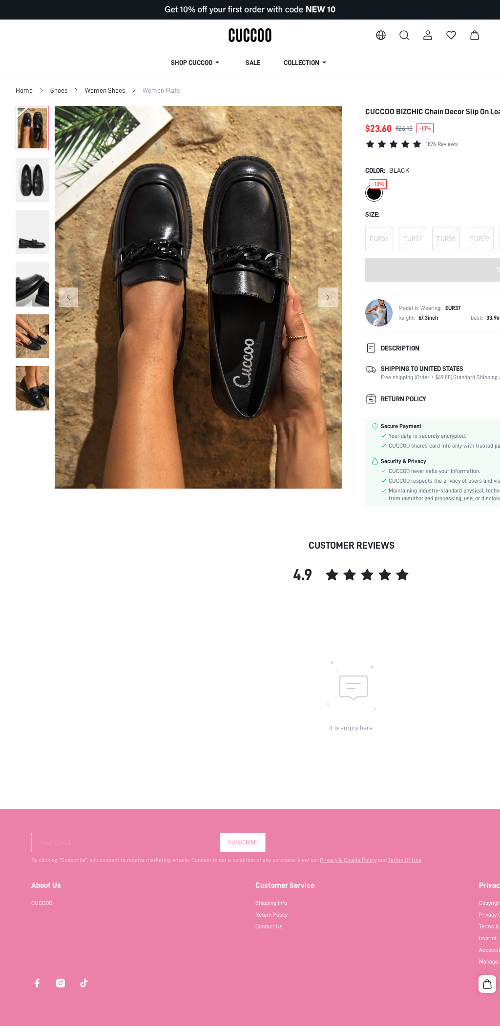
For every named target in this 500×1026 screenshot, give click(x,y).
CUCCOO (41, 903)
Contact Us (269, 926)
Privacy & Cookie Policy (348, 860)
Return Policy (271, 914)
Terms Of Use (404, 860)
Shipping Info (271, 903)
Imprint (488, 938)
